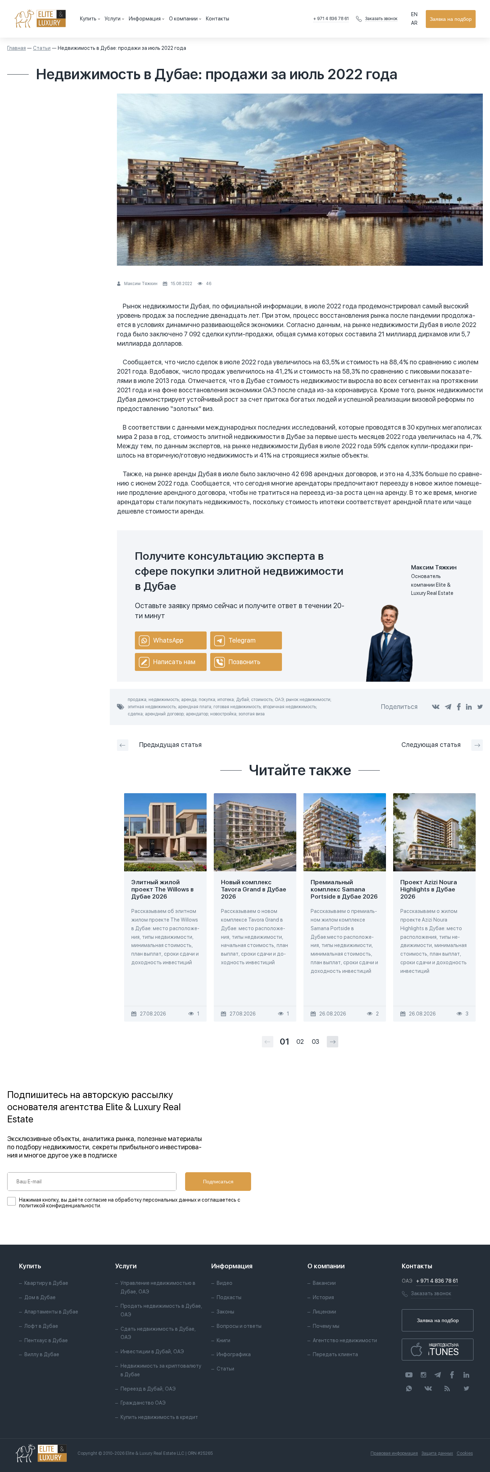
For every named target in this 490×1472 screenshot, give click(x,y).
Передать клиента (335, 1354)
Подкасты (229, 1297)
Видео (224, 1283)
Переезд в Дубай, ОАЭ (148, 1389)
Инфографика (234, 1354)
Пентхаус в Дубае (46, 1340)
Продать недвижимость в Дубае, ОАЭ (161, 1310)
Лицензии (324, 1312)
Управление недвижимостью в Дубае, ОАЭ (158, 1287)
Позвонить (244, 662)
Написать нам (174, 662)
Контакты (217, 19)
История (323, 1297)
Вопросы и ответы (239, 1326)
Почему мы (326, 1326)
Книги (223, 1340)
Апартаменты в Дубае (51, 1312)
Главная (16, 48)
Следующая (431, 744)
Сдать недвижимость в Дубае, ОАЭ (158, 1333)
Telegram (241, 640)
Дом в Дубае (40, 1297)
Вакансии (324, 1283)
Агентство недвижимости (345, 1340)
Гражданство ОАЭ (143, 1403)
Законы (225, 1312)
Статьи (42, 48)
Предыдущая (170, 744)
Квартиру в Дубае (46, 1283)
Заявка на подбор (451, 19)
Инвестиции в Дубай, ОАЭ (152, 1351)
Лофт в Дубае (41, 1326)
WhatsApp (168, 640)
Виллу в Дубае (41, 1354)
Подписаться (218, 1181)
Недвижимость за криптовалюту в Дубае (161, 1370)
